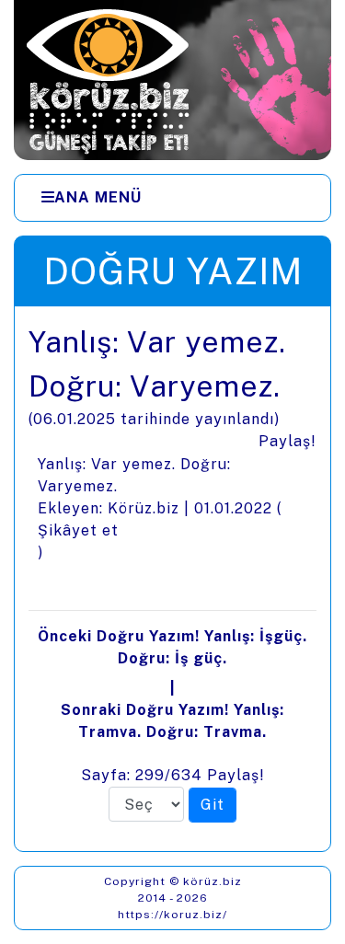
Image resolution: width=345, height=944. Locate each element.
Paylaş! (287, 441)
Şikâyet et (78, 530)
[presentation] (172, 578)
